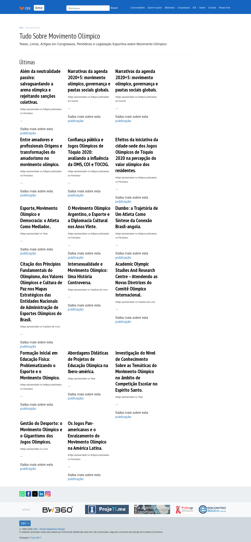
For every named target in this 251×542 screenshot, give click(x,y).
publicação (28, 132)
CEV (24, 523)
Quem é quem (155, 7)
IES (194, 7)
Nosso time (224, 7)
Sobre (202, 7)
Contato (212, 7)
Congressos (184, 7)
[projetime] (107, 509)
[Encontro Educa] (212, 509)
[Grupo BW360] (58, 509)
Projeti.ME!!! (35, 537)
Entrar (39, 8)
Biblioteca (170, 7)
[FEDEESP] (184, 509)
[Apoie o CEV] (152, 509)
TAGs (21, 27)
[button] (22, 494)
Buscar (114, 7)
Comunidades (138, 7)
